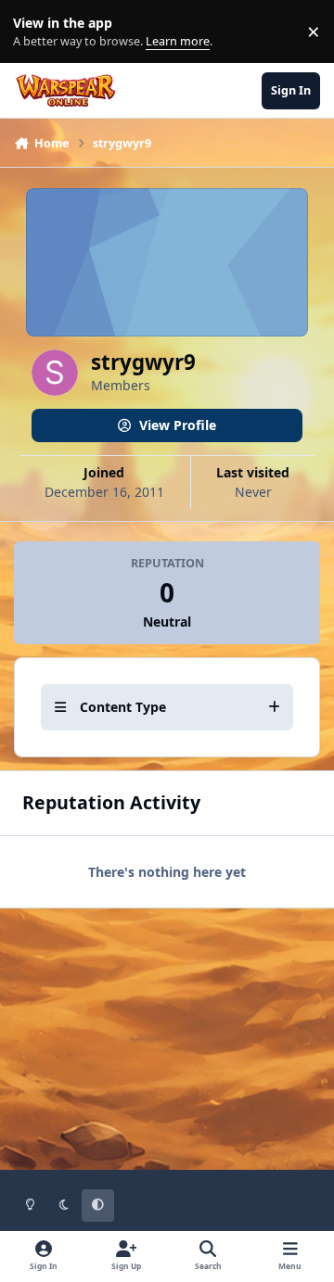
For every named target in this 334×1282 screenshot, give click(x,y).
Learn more (35, 32)
